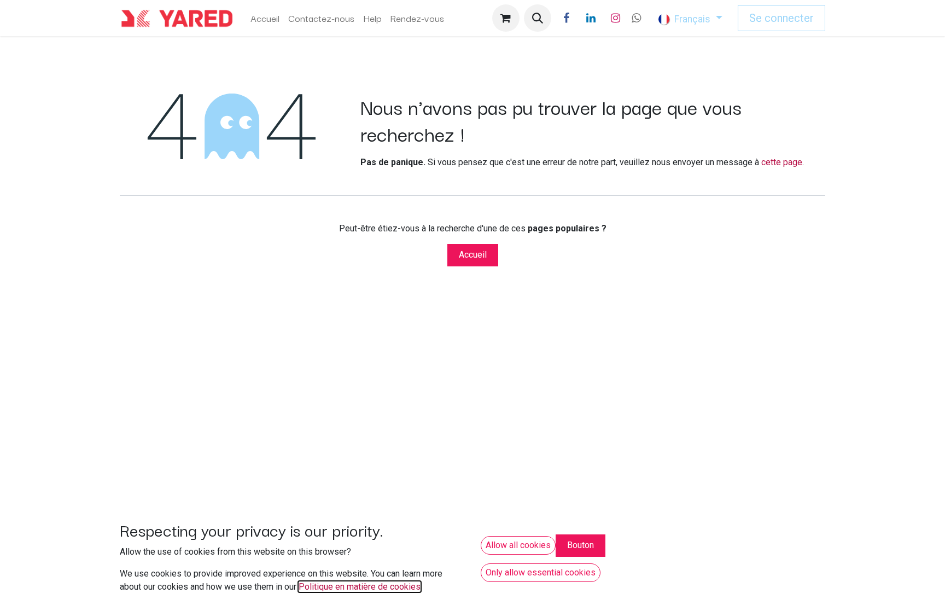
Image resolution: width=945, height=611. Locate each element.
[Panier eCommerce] (506, 18)
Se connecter (781, 18)
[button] (537, 18)
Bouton (580, 545)
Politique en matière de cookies (360, 586)
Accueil (473, 254)
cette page (781, 162)
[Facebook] (567, 18)
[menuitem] (265, 18)
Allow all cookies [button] (518, 545)
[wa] (636, 18)
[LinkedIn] (591, 18)
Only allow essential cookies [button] (541, 572)
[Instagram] (616, 18)
